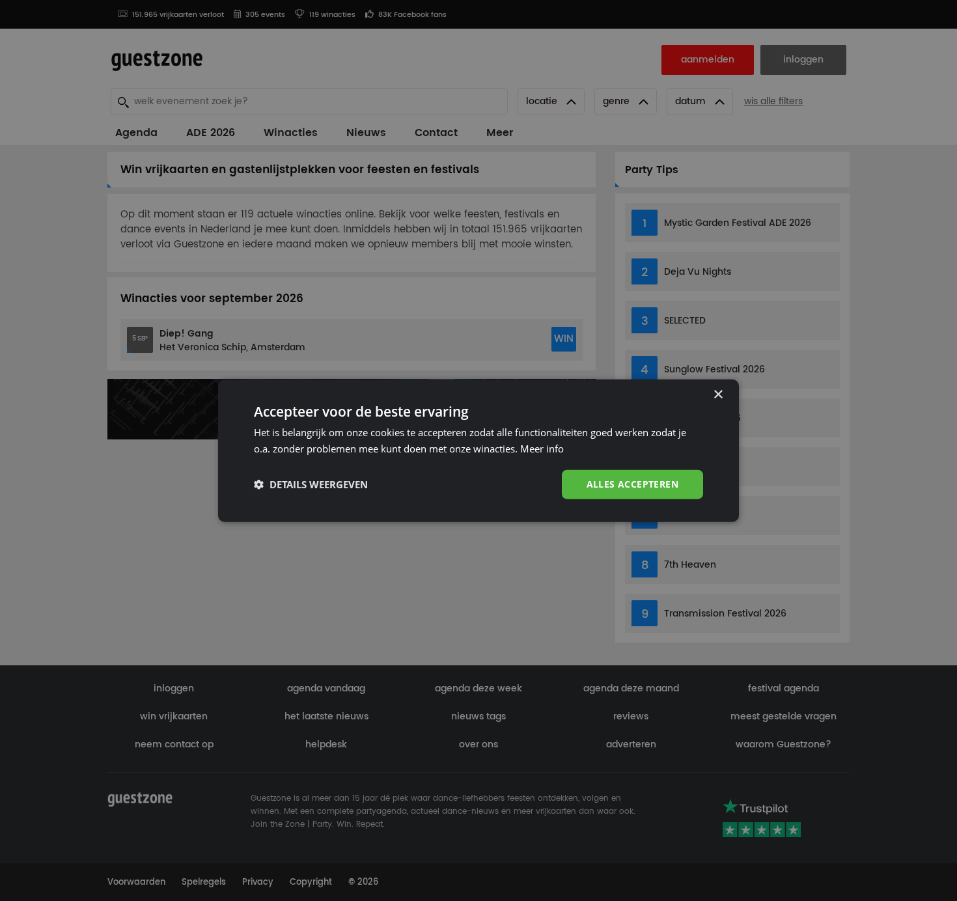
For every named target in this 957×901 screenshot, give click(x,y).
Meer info (542, 448)
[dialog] (478, 451)
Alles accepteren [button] (632, 484)
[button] (311, 484)
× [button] (718, 395)
